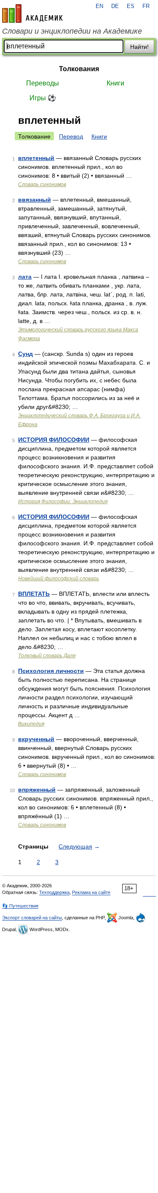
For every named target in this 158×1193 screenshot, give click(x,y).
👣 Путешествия (20, 905)
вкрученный (36, 739)
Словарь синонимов (42, 184)
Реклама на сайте (91, 892)
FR (146, 6)
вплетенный (36, 158)
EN (99, 6)
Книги (115, 83)
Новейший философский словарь (58, 579)
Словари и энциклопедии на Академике (72, 31)
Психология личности (51, 670)
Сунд (25, 353)
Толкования (79, 68)
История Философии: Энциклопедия (62, 501)
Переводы (42, 83)
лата (25, 276)
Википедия (31, 724)
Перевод (71, 136)
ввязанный (34, 199)
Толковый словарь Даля (46, 656)
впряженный (37, 789)
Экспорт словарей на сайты (32, 917)
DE (115, 6)
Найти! (139, 46)
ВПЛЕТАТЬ (34, 593)
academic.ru (32, 13)
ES (130, 6)
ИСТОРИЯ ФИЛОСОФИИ (53, 439)
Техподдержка (54, 892)
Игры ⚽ (42, 97)
